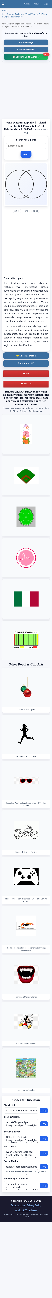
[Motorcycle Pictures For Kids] (26, 830)
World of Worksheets (26, 1210)
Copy (44, 1110)
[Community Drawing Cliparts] (26, 1068)
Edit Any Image (26, 42)
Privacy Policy (34, 1205)
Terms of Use (18, 1205)
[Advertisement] (26, 90)
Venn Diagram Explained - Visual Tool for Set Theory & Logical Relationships (25, 15)
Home (4, 10)
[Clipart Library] (3, 4)
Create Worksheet (26, 49)
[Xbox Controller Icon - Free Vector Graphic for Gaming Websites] (26, 876)
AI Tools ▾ (27, 4)
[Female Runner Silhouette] (26, 734)
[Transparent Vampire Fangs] (26, 974)
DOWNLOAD (26, 383)
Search (26, 154)
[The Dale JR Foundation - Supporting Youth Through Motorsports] (26, 925)
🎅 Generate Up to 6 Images (30, 56)
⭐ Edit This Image (26, 355)
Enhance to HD (26, 363)
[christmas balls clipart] (26, 687)
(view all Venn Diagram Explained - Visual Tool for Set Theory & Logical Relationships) (26, 409)
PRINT (26, 373)
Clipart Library (19, 1200)
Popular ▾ (37, 4)
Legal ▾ (46, 4)
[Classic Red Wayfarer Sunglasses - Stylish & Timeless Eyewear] (26, 781)
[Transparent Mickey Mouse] (26, 1021)
